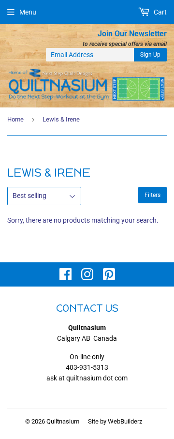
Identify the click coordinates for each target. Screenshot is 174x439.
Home (15, 119)
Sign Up (150, 54)
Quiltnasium (62, 421)
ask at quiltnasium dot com (87, 378)
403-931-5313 (87, 367)
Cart (159, 12)
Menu (27, 12)
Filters (152, 195)
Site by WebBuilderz (115, 421)
